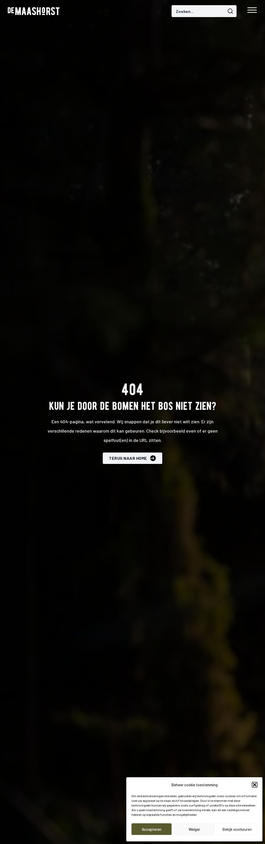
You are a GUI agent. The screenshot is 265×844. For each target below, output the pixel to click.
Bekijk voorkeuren (237, 829)
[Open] (252, 11)
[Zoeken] (231, 10)
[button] (254, 784)
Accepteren (151, 829)
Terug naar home (128, 458)
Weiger (194, 829)
